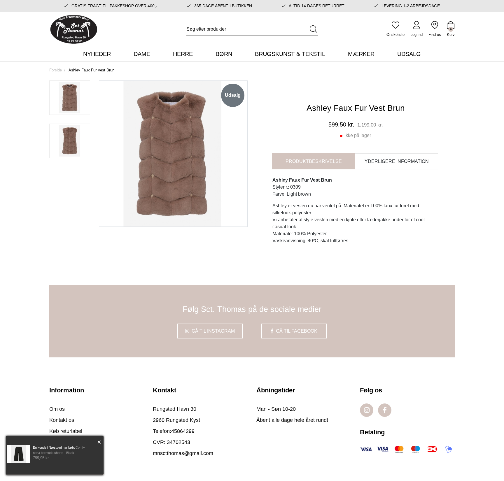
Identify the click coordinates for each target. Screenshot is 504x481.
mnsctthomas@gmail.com (183, 453)
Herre (183, 54)
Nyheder (97, 54)
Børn (224, 54)
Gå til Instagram (212, 331)
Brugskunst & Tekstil (290, 54)
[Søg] (313, 29)
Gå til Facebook (296, 331)
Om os (57, 409)
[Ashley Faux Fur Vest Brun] (69, 98)
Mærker (361, 54)
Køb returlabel (65, 431)
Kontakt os (61, 420)
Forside (55, 70)
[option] (69, 97)
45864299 (183, 431)
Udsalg (409, 54)
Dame (142, 54)
